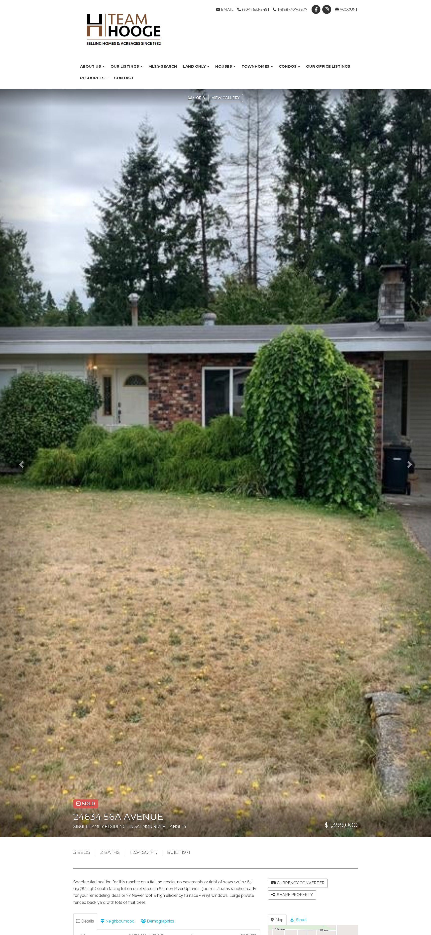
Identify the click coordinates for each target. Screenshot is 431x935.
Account (348, 9)
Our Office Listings (328, 66)
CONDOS (288, 66)
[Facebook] (316, 9)
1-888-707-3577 (292, 9)
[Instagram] (327, 9)
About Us (91, 66)
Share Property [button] (294, 894)
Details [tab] (87, 921)
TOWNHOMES (255, 66)
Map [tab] (279, 920)
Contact (124, 77)
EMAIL (226, 9)
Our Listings (125, 66)
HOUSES (224, 66)
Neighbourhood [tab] (119, 921)
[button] (26, 463)
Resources (93, 77)
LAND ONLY (195, 66)
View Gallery (226, 98)
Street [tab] (301, 920)
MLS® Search (162, 66)
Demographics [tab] (160, 921)
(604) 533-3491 (255, 9)
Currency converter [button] (300, 883)
